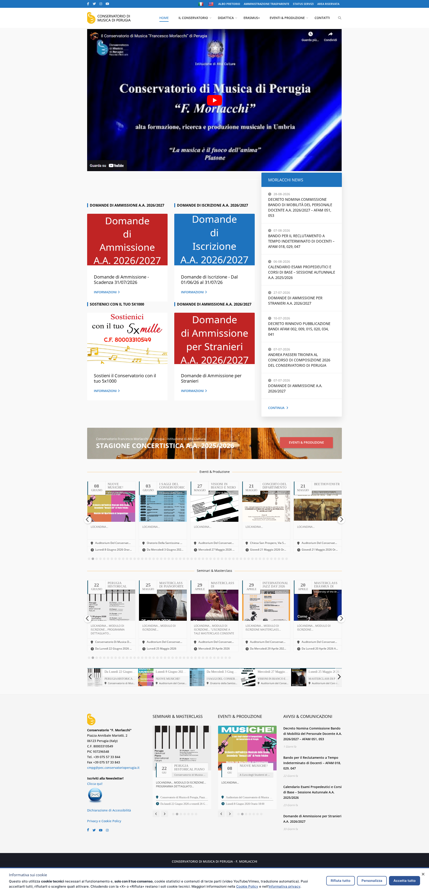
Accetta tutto (404, 880)
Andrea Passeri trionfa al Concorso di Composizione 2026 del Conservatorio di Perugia (299, 360)
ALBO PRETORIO (229, 4)
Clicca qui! (95, 784)
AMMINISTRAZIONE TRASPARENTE (266, 4)
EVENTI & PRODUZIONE (287, 18)
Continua (276, 408)
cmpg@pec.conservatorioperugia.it (113, 767)
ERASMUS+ (252, 18)
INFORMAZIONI (105, 292)
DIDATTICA (226, 18)
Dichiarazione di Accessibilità (109, 810)
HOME (164, 18)
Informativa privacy (284, 886)
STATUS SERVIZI (303, 4)
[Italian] (201, 4)
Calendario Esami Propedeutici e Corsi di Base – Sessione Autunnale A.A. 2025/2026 (301, 272)
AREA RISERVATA (328, 4)
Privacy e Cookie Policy (104, 821)
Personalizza (372, 880)
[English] (211, 4)
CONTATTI (322, 18)
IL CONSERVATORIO (193, 18)
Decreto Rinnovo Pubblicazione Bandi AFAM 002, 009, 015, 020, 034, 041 (299, 329)
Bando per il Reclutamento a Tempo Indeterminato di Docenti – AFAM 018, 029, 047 (301, 241)
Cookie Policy (247, 886)
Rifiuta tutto (340, 880)
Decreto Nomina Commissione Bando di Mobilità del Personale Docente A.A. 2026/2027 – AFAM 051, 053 (312, 733)
